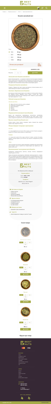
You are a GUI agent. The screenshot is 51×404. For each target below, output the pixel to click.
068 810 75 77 (22, 181)
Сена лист (25, 292)
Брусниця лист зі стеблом (25, 239)
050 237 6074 (24, 385)
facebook (22, 398)
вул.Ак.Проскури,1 (25, 389)
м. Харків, (23, 388)
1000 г (25, 244)
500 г (30, 242)
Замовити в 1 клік (35, 69)
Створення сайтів (44, 402)
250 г (25, 242)
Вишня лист (25, 264)
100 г (21, 242)
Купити (36, 72)
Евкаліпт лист (25, 319)
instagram (29, 398)
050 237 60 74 (25, 183)
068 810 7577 (24, 383)
